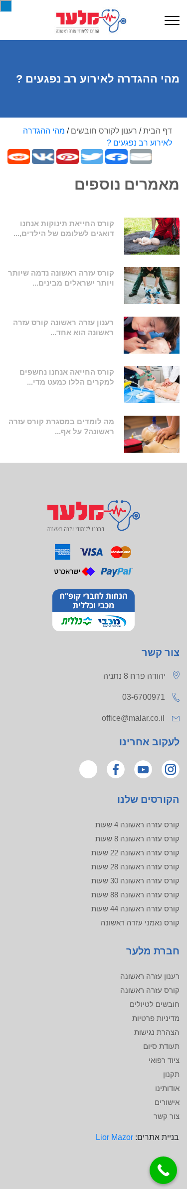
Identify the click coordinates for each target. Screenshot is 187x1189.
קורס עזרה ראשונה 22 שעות (135, 852)
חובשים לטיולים (155, 1004)
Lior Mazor (114, 1137)
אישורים (167, 1102)
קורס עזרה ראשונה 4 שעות (137, 824)
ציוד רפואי (164, 1060)
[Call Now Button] (163, 1170)
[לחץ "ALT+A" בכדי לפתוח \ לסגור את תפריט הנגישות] (5, 6)
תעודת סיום (161, 1046)
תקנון (171, 1074)
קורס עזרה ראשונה (150, 990)
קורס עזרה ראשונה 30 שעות (135, 880)
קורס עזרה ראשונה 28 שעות (135, 866)
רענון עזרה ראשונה (150, 976)
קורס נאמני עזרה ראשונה (140, 922)
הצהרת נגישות (157, 1032)
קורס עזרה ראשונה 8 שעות (137, 838)
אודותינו (167, 1088)
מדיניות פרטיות (156, 1018)
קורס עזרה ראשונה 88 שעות (135, 894)
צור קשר (167, 1116)
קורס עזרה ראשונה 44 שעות (135, 908)
